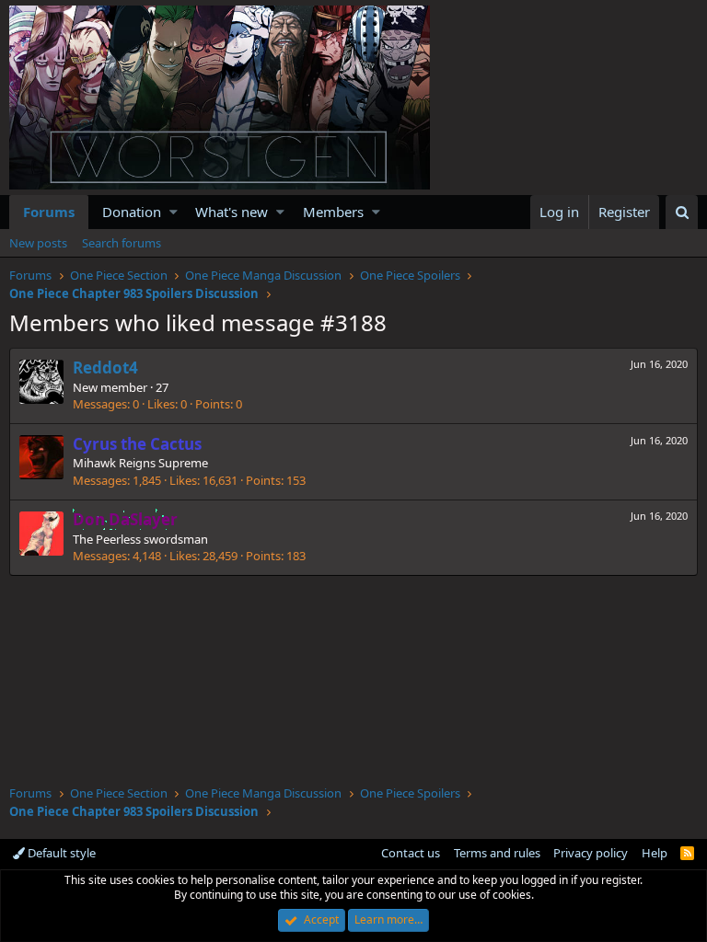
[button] (173, 212)
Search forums (121, 243)
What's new (231, 211)
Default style (60, 852)
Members (333, 211)
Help (654, 852)
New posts (38, 243)
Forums (49, 211)
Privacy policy (590, 852)
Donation (131, 211)
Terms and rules (497, 852)
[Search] (682, 212)
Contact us (410, 852)
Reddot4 (105, 367)
